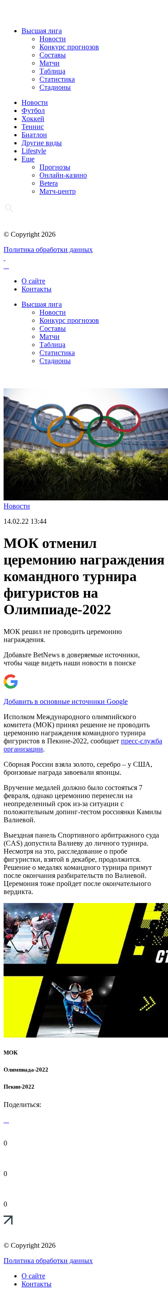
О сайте (33, 281)
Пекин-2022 (19, 1086)
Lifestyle (34, 151)
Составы (52, 55)
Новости (52, 39)
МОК (10, 1052)
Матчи (49, 63)
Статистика (57, 79)
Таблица (52, 71)
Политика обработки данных (48, 249)
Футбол (33, 110)
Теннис (33, 126)
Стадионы (55, 87)
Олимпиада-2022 (26, 1069)
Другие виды (42, 143)
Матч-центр (57, 191)
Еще (28, 159)
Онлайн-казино (63, 175)
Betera (48, 183)
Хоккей (33, 118)
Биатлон (34, 135)
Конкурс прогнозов (69, 47)
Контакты (37, 289)
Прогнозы (54, 167)
